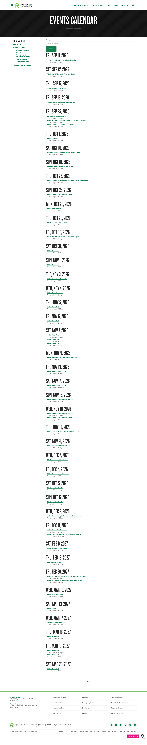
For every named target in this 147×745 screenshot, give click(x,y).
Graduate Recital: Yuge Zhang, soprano (61, 102)
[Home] (23, 5)
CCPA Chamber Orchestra (56, 88)
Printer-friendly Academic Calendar (23, 56)
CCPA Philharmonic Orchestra (58, 474)
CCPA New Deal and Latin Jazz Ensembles (62, 357)
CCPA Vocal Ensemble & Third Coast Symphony (64, 534)
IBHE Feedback (112, 731)
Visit (108, 5)
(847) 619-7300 (14, 707)
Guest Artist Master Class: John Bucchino (62, 60)
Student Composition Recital (57, 223)
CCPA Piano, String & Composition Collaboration (64, 516)
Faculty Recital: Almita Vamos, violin (60, 167)
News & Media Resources (119, 703)
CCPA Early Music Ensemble (57, 279)
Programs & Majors (81, 5)
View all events (18, 44)
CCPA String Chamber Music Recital (60, 195)
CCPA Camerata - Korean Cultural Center (61, 124)
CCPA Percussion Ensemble (57, 530)
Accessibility (60, 731)
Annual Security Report (72, 731)
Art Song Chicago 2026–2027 (57, 116)
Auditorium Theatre (59, 708)
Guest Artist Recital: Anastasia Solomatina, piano (64, 580)
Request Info (98, 5)
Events (84, 713)
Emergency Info (87, 703)
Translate (125, 5)
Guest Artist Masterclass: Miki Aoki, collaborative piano (66, 120)
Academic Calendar (19, 47)
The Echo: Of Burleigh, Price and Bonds (61, 74)
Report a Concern (132, 731)
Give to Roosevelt (117, 698)
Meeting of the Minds (55, 488)
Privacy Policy (121, 731)
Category (49, 40)
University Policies (117, 713)
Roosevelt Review (117, 708)
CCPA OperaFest (53, 251)
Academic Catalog (59, 703)
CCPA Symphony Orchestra (57, 548)
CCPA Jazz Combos (54, 209)
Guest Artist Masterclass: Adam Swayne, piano (63, 237)
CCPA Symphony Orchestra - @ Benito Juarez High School (67, 181)
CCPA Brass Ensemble (55, 293)
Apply (115, 5)
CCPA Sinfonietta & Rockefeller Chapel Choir (63, 432)
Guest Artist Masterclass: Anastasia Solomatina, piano (66, 576)
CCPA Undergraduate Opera (57, 371)
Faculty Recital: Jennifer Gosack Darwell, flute (63, 153)
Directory (85, 698)
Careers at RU (58, 713)
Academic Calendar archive (23, 51)
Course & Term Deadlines (22, 66)
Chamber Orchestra (54, 562)
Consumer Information (100, 731)
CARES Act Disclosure (86, 731)
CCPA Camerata (52, 139)
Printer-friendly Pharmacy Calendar (23, 60)
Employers (85, 708)
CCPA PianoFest (53, 307)
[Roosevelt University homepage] (13, 725)
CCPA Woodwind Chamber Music (58, 446)
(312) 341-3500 (14, 700)
